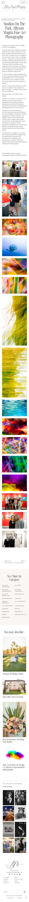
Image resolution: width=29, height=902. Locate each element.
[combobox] (13, 891)
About (16, 877)
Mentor (5, 608)
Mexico (17, 608)
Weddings (6, 617)
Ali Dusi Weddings (6, 586)
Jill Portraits (20, 601)
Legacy (6, 881)
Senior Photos (20, 614)
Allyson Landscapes (13, 18)
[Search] (24, 891)
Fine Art (18, 598)
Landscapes (19, 605)
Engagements (7, 598)
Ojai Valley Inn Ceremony (13, 697)
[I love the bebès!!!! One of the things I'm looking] (20, 813)
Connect (17, 882)
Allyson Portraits (15, 155)
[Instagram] (9, 874)
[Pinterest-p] (14, 874)
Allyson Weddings (6, 594)
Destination (19, 594)
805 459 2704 (14, 870)
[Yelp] (17, 874)
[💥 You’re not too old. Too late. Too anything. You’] (20, 845)
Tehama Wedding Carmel (13, 674)
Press (4, 614)
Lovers (6, 879)
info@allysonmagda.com (14, 872)
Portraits (19, 611)
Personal (12, 20)
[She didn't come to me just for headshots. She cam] (20, 797)
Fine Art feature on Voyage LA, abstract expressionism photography (14, 767)
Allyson (3, 18)
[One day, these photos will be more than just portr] (8, 845)
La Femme (6, 877)
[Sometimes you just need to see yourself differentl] (8, 797)
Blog (16, 881)
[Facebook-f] (12, 874)
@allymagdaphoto (7, 786)
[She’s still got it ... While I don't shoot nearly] (8, 813)
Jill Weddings (7, 605)
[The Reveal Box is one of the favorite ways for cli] (8, 829)
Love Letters (18, 879)
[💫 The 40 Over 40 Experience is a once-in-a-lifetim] (20, 829)
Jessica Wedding (5, 602)
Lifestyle (6, 882)
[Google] (19, 874)
